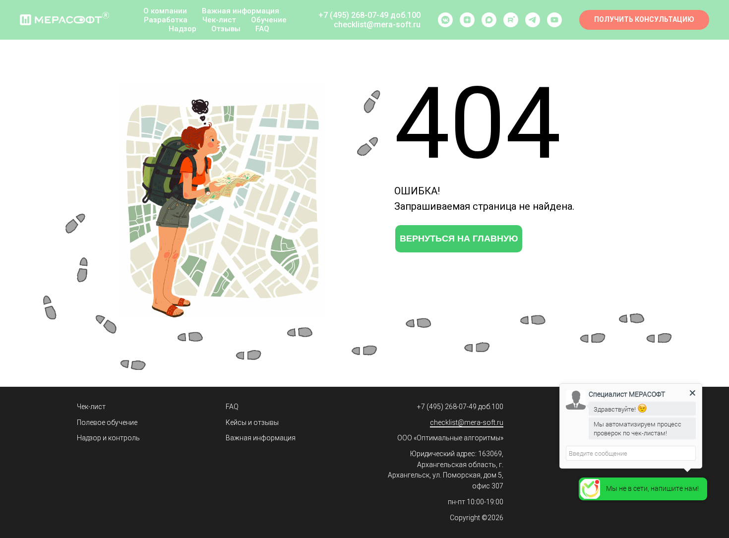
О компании (165, 10)
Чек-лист (219, 19)
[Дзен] (467, 19)
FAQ (262, 28)
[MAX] (489, 19)
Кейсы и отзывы (252, 422)
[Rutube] (510, 19)
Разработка (165, 19)
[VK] (445, 19)
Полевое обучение (107, 422)
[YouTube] (554, 19)
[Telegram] (532, 19)
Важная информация (240, 10)
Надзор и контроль (108, 438)
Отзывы (226, 28)
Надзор (182, 28)
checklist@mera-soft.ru (466, 422)
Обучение (269, 19)
